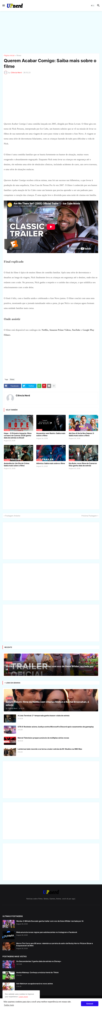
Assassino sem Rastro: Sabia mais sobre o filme (50, 434)
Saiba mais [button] (9, 1005)
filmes (18, 55)
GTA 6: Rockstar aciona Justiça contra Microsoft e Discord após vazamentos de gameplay (56, 727)
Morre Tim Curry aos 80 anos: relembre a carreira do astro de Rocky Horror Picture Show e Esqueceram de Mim (54, 944)
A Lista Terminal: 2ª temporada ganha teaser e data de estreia (43, 715)
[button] (3, 5)
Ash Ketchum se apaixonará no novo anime (34, 984)
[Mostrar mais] (54, 386)
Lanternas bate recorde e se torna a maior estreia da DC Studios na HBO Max (50, 749)
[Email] (49, 386)
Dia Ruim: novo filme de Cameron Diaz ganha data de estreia (83, 464)
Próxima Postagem (89, 516)
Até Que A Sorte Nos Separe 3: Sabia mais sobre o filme (81, 434)
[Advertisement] (51, 32)
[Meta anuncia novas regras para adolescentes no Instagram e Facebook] (8, 935)
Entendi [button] (89, 1004)
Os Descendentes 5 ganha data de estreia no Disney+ (38, 961)
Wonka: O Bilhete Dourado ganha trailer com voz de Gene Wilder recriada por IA (49, 921)
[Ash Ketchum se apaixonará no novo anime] (8, 987)
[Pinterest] (44, 386)
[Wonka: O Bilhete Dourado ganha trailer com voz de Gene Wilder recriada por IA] (8, 924)
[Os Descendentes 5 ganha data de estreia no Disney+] (8, 964)
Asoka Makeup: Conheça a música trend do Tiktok (37, 972)
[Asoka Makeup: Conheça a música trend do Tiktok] (8, 975)
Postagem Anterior (12, 516)
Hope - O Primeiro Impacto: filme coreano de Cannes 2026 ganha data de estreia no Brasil (17, 435)
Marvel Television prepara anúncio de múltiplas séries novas (43, 738)
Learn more (23, 997)
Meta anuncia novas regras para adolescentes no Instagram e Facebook (46, 932)
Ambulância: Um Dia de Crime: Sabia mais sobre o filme (16, 464)
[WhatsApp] (39, 386)
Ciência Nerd (23, 395)
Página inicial (9, 55)
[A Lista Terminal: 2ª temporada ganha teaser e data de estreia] (10, 718)
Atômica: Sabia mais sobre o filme (50, 463)
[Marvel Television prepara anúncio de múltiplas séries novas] (10, 741)
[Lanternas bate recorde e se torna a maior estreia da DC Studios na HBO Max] (10, 752)
